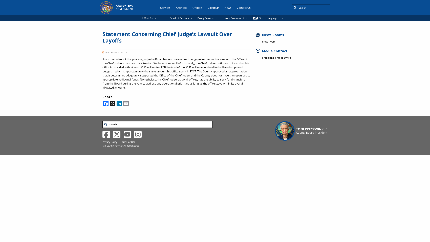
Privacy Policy (109, 142)
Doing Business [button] (205, 18)
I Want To (147, 18)
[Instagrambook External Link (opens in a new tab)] (139, 134)
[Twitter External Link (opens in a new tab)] (118, 134)
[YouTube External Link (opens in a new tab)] (129, 134)
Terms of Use (127, 142)
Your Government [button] (234, 18)
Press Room (268, 41)
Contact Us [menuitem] (244, 8)
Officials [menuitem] (197, 8)
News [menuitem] (227, 8)
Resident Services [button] (179, 18)
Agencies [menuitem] (181, 8)
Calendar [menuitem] (213, 8)
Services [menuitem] (165, 8)
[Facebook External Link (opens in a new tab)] (107, 134)
